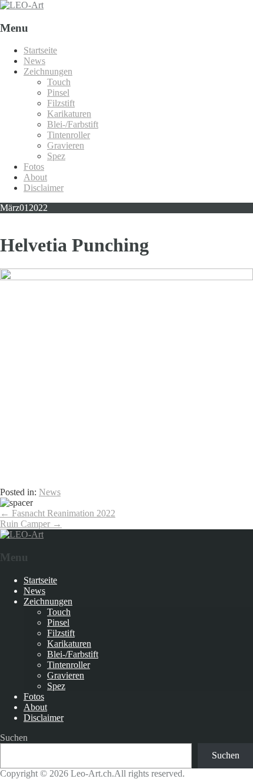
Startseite (40, 50)
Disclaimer (44, 188)
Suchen (14, 738)
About (35, 177)
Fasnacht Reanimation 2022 (57, 513)
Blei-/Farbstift (72, 124)
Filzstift (61, 103)
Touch (59, 82)
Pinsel (58, 93)
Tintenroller (68, 135)
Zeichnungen (48, 71)
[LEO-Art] (22, 5)
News (34, 61)
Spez (56, 156)
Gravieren (65, 145)
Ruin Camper (31, 524)
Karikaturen (69, 114)
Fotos (34, 167)
